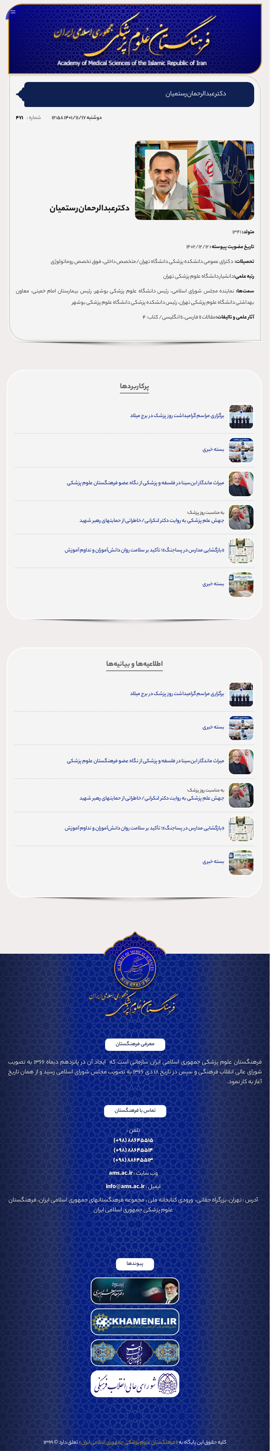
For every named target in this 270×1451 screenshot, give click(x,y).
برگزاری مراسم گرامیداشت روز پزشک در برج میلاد (177, 416)
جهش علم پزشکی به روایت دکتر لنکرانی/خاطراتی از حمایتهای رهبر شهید (151, 521)
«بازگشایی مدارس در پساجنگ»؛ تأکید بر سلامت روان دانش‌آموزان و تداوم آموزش (144, 551)
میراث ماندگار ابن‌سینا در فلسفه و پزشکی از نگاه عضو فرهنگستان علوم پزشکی (145, 483)
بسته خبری (213, 450)
